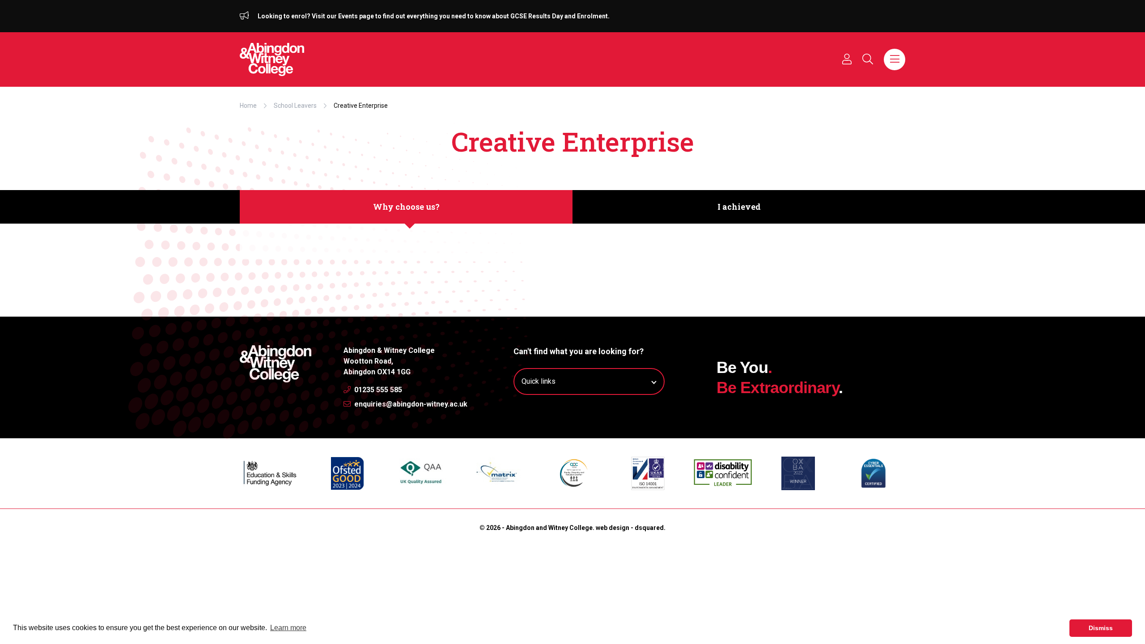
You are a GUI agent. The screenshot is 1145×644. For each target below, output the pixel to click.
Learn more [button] (288, 627)
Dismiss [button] (1101, 627)
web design (612, 527)
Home (248, 105)
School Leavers (295, 105)
